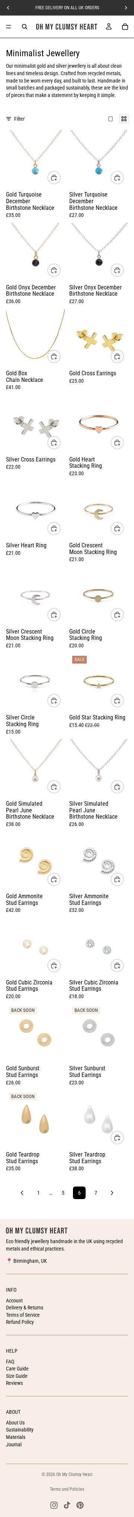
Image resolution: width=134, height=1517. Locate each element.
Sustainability (20, 1430)
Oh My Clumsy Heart (74, 1474)
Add (60, 356)
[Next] (112, 1193)
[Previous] (22, 1193)
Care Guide (17, 1369)
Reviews (14, 1383)
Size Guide (17, 1376)
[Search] (24, 27)
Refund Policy (20, 1322)
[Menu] (8, 26)
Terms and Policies (67, 1489)
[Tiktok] (67, 1505)
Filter (19, 119)
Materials (15, 1437)
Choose (60, 177)
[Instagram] (54, 1505)
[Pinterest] (80, 1505)
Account (14, 1300)
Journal (14, 1444)
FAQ (10, 1362)
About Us (15, 1423)
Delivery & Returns (24, 1307)
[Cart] (125, 27)
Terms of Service (23, 1315)
